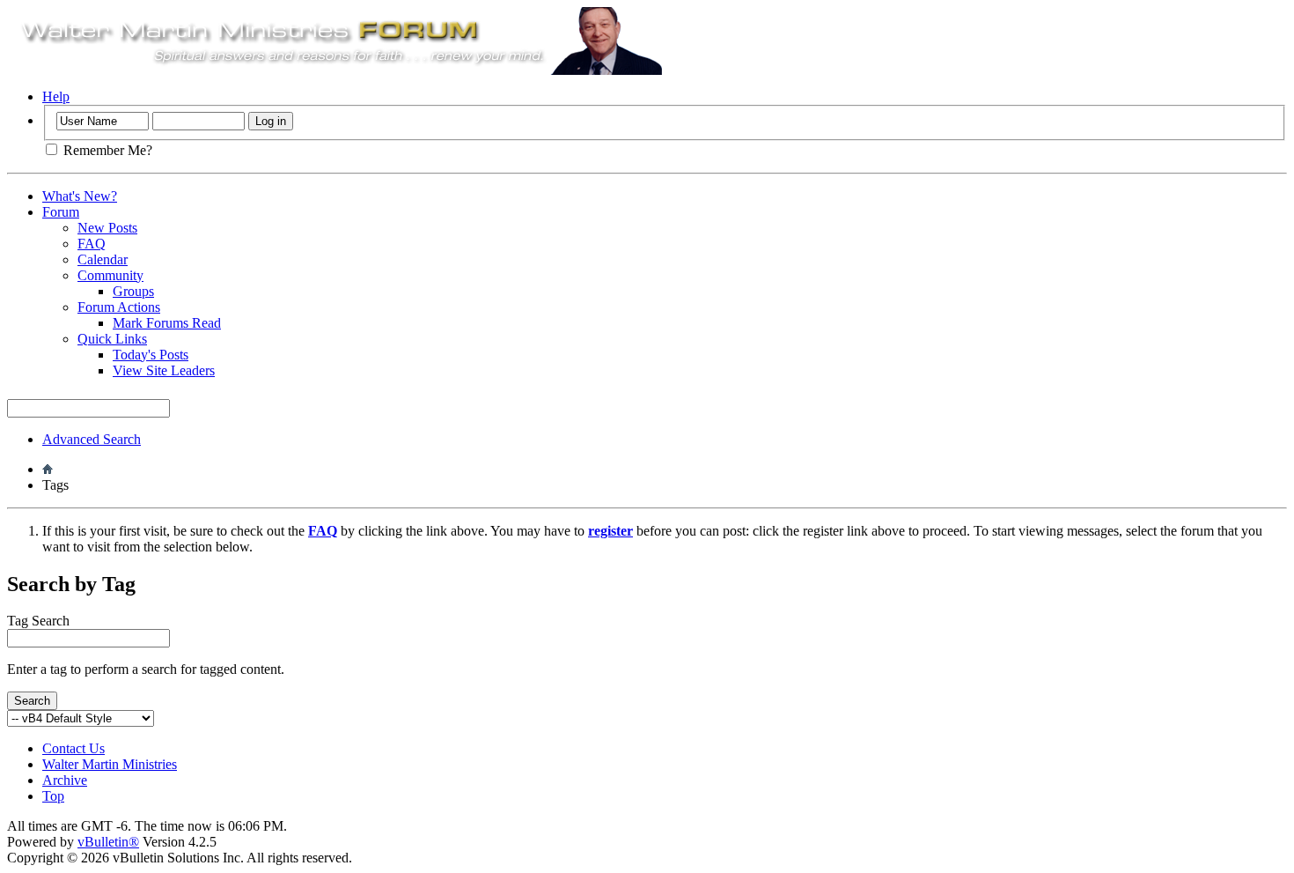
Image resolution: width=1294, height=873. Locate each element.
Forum (60, 211)
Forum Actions (118, 307)
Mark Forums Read (167, 322)
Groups (133, 291)
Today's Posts (150, 354)
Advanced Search (91, 439)
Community (110, 275)
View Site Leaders (164, 370)
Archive (64, 780)
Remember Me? (106, 150)
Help (56, 96)
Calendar (102, 259)
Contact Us (73, 748)
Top (53, 795)
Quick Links (112, 338)
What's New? (79, 196)
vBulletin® (108, 841)
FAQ (91, 243)
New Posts (107, 227)
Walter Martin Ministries (109, 764)
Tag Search (38, 620)
